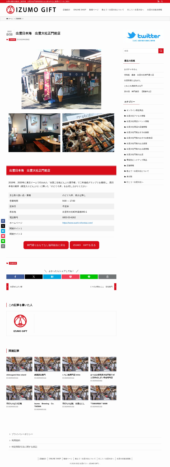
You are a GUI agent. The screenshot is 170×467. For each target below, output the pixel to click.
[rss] (158, 1)
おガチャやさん (130, 69)
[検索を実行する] (161, 50)
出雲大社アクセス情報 (136, 116)
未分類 (129, 176)
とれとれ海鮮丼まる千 (133, 86)
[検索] (162, 1)
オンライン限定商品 (135, 110)
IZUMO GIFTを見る (84, 245)
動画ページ (68, 459)
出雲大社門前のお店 (135, 154)
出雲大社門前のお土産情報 (138, 149)
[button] (15, 276)
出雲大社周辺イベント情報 (138, 121)
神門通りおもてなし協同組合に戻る (46, 245)
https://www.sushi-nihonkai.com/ (77, 223)
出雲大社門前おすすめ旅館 (138, 132)
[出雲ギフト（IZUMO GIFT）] (31, 9)
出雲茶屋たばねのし (132, 80)
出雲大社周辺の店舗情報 (137, 127)
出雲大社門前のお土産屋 (137, 143)
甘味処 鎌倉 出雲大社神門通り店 (139, 75)
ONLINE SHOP (55, 459)
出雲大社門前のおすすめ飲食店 (140, 138)
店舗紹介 (42, 459)
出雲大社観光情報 (124, 459)
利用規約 (16, 440)
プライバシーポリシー (22, 434)
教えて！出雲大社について (138, 171)
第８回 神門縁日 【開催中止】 (138, 91)
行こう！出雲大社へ (135, 182)
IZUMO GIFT (20, 331)
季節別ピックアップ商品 (137, 160)
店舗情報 (12, 39)
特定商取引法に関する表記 (24, 447)
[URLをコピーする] (107, 276)
